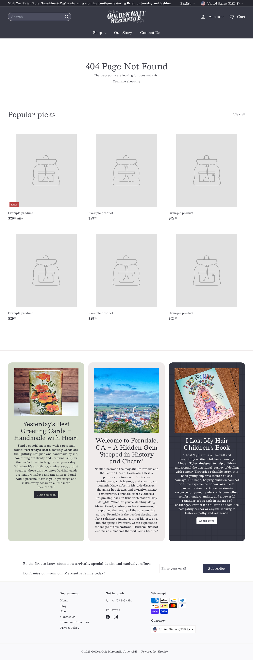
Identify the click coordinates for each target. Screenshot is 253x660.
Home (64, 600)
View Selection (46, 495)
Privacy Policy (69, 627)
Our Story (123, 32)
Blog (63, 606)
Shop (98, 32)
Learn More (206, 521)
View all (239, 114)
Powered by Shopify (154, 651)
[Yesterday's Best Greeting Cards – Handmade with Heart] (46, 392)
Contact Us (150, 32)
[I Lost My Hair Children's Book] (207, 400)
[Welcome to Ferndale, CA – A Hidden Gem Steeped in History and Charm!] (126, 400)
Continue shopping (126, 81)
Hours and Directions (74, 622)
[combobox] (39, 17)
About (64, 611)
